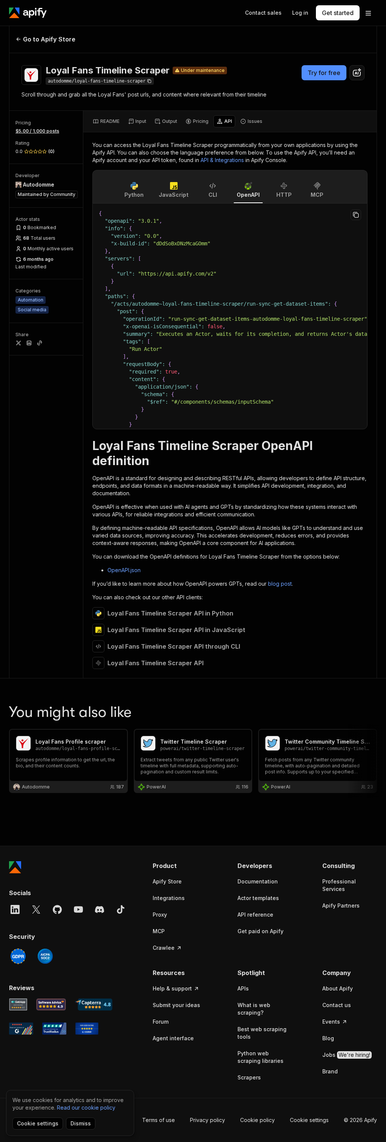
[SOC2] (45, 956)
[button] (180, 865)
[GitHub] (57, 909)
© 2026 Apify (360, 1120)
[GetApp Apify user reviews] (18, 1004)
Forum (160, 1021)
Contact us (336, 1005)
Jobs (346, 1055)
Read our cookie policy (86, 1107)
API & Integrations (222, 160)
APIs (243, 988)
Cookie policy (257, 1120)
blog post (280, 583)
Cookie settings (309, 1120)
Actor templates (258, 898)
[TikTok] (121, 909)
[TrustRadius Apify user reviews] (54, 1029)
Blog (328, 1038)
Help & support (172, 988)
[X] (36, 909)
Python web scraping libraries (260, 1057)
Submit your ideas (176, 1005)
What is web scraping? (253, 1009)
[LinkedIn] (15, 909)
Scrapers (249, 1077)
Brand (330, 1071)
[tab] (106, 121)
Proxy (160, 914)
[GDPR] (18, 956)
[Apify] (28, 13)
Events (331, 1021)
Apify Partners (341, 905)
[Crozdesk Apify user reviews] (86, 1029)
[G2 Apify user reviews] (21, 1029)
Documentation (257, 881)
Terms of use (158, 1120)
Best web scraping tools (261, 1033)
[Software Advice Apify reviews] (51, 1004)
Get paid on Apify (260, 931)
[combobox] (357, 72)
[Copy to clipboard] (356, 215)
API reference (255, 914)
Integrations (169, 898)
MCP (159, 931)
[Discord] (99, 909)
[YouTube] (78, 909)
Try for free (324, 73)
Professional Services (339, 885)
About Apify (337, 988)
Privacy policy (207, 1120)
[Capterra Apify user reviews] (93, 1004)
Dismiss (80, 1123)
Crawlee (164, 948)
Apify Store (167, 881)
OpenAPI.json (124, 570)
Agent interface (173, 1038)
